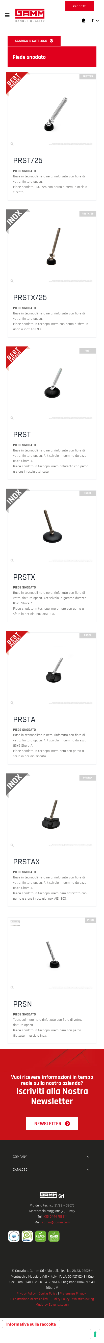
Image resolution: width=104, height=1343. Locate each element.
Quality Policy (59, 1299)
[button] (7, 15)
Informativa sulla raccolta (31, 1324)
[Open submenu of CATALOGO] (88, 1169)
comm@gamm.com (56, 1222)
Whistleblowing (83, 1299)
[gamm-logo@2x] (30, 10)
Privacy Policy (26, 1293)
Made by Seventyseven (52, 1304)
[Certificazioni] (52, 1236)
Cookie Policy (47, 1293)
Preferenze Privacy (73, 1293)
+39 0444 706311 (54, 1216)
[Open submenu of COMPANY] (88, 1156)
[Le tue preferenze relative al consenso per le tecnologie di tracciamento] (95, 1334)
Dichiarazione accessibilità (29, 1299)
